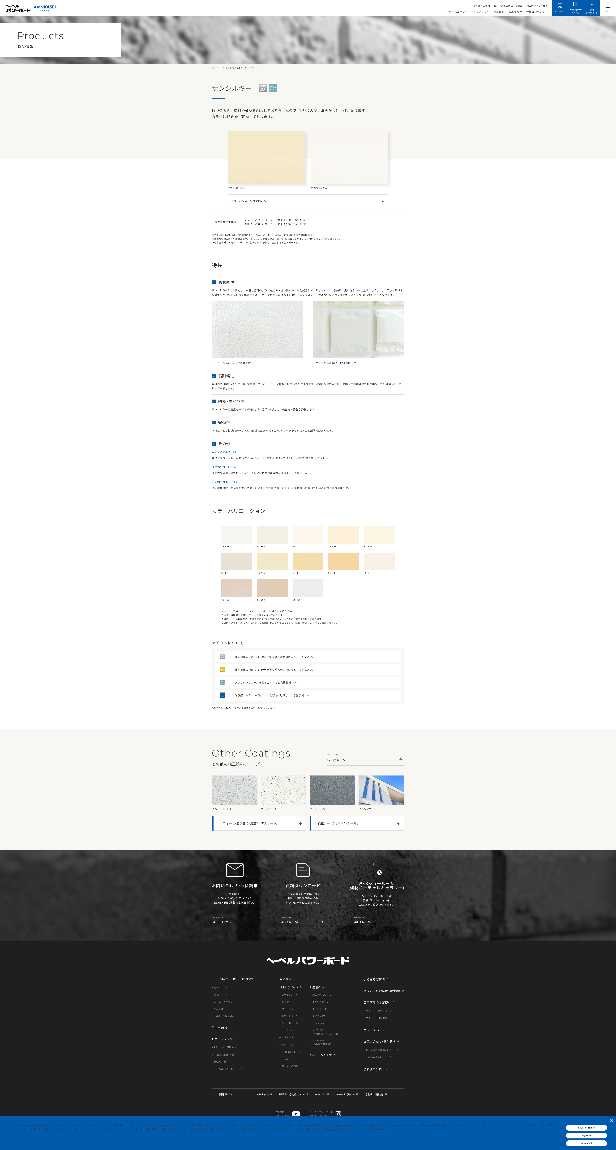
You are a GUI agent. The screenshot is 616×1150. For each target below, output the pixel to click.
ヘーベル (320, 1094)
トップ (217, 68)
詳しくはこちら (222, 920)
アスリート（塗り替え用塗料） (321, 1042)
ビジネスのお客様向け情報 (508, 5)
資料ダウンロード (592, 11)
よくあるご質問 (481, 5)
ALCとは (218, 1008)
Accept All (586, 1143)
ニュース (370, 1030)
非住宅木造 (560, 11)
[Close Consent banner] (611, 1120)
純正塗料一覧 (336, 757)
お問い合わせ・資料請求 (380, 1041)
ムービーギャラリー (224, 1001)
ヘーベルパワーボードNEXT (229, 1068)
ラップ (285, 1058)
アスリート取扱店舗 (376, 1018)
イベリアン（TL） (320, 1001)
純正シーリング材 (321, 1055)
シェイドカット (290, 1023)
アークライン (289, 1030)
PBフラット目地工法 (225, 1047)
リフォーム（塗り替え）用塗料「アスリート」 (249, 823)
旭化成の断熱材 (374, 1094)
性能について (221, 994)
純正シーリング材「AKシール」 (338, 823)
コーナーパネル (290, 1065)
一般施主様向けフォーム (379, 1057)
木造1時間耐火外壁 (224, 1054)
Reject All (586, 1135)
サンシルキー (319, 1023)
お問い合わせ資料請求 (576, 11)
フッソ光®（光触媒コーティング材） (325, 1031)
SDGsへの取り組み (224, 1015)
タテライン (288, 1009)
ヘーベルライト (345, 1094)
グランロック (319, 1009)
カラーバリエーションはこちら (250, 201)
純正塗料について (321, 994)
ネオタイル (288, 1037)
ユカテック (262, 1094)
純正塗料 (315, 987)
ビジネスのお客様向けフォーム (382, 1050)
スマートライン (290, 1016)
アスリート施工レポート (379, 1011)
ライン (285, 1001)
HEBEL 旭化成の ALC (292, 1094)
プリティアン (319, 1016)
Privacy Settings (586, 1128)
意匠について (221, 987)
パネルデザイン (288, 987)
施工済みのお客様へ (537, 5)
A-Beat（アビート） (292, 1051)
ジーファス (287, 1044)
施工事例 (498, 11)
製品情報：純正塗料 (234, 68)
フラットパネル (290, 994)
